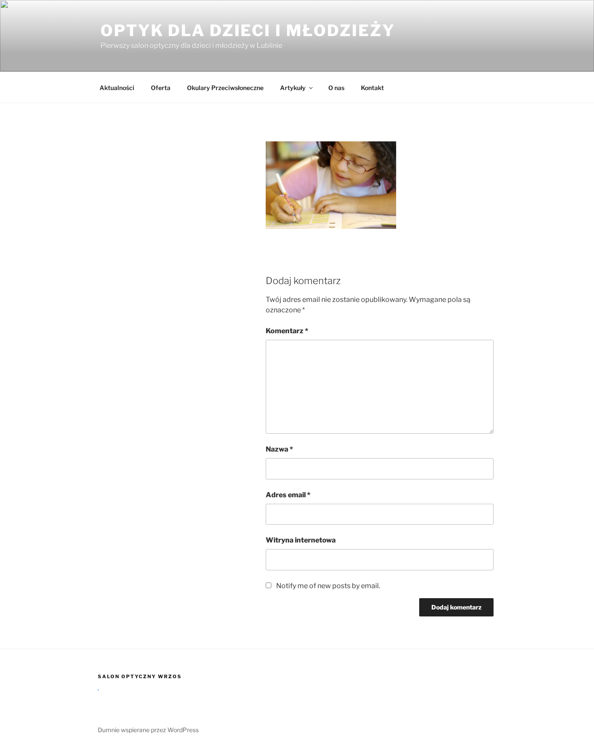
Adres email (288, 495)
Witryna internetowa (301, 540)
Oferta (160, 87)
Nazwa (279, 449)
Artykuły (293, 87)
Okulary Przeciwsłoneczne (225, 87)
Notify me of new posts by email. (328, 586)
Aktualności (117, 87)
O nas (336, 87)
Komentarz (287, 331)
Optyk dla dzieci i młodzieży (247, 30)
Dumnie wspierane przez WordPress (148, 729)
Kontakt (372, 87)
